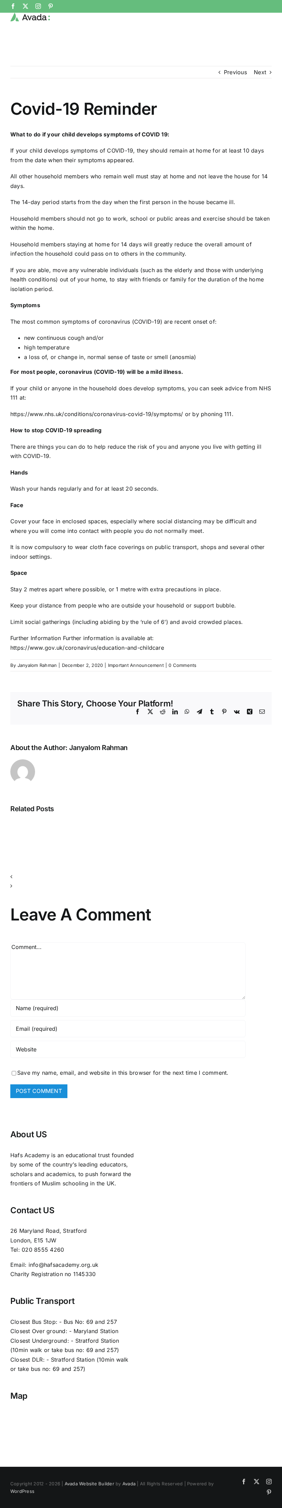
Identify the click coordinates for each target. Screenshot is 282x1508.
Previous (235, 72)
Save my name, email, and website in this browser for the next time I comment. (122, 1072)
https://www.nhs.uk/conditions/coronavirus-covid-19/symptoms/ (96, 414)
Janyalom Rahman (37, 665)
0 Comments (182, 665)
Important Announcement (136, 665)
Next (260, 72)
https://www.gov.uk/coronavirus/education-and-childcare (87, 647)
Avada (128, 1483)
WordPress (22, 1491)
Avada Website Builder (89, 1483)
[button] (141, 877)
